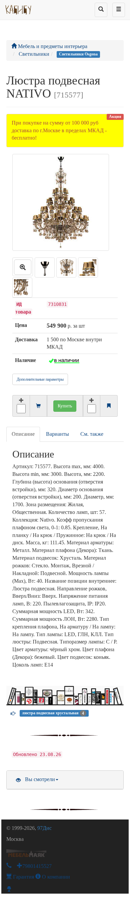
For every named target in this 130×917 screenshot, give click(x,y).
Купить (65, 405)
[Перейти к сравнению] (108, 406)
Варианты (57, 434)
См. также (91, 434)
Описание (23, 434)
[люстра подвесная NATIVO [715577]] (22, 266)
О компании (55, 877)
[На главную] (18, 8)
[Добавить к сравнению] (91, 406)
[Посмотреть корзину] (38, 406)
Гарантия (23, 877)
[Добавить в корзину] (20, 406)
